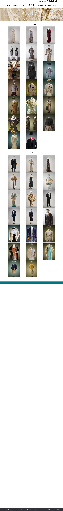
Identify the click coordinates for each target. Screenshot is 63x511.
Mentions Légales (53, 282)
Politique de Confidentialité (46, 282)
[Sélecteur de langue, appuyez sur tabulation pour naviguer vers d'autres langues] (56, 1)
